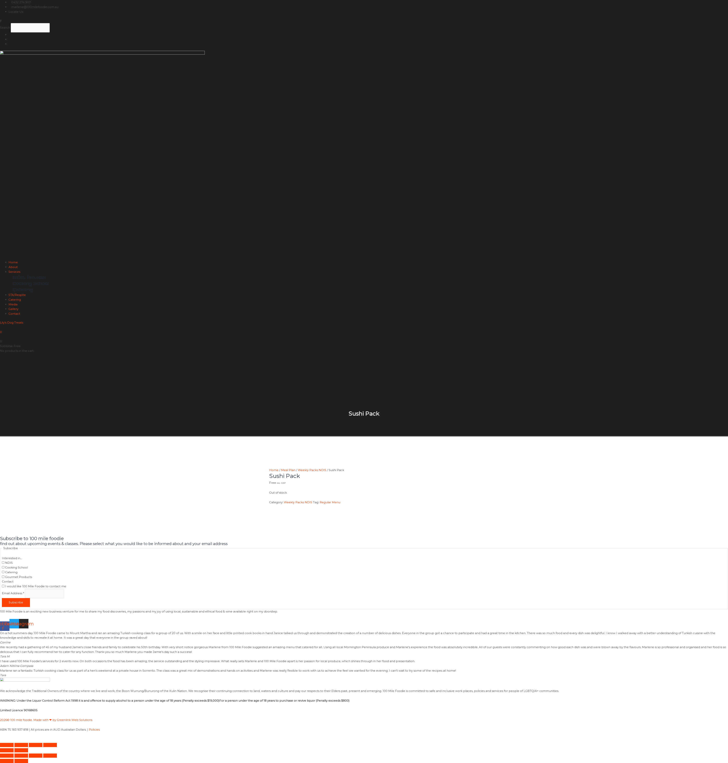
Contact (14, 313)
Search (5, 27)
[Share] (35, 745)
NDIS (8, 563)
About (13, 267)
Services (14, 272)
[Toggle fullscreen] (21, 745)
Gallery (13, 309)
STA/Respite (17, 295)
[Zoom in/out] (7, 745)
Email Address (13, 593)
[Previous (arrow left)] (7, 750)
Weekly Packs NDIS (312, 470)
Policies (94, 729)
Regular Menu (330, 502)
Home (13, 262)
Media (13, 304)
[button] (364, 20)
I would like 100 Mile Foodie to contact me (35, 586)
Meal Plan (288, 470)
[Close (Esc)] (50, 745)
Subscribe (16, 602)
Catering (15, 299)
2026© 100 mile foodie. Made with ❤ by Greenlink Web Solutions (46, 720)
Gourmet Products (18, 577)
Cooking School (16, 567)
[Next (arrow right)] (21, 750)
